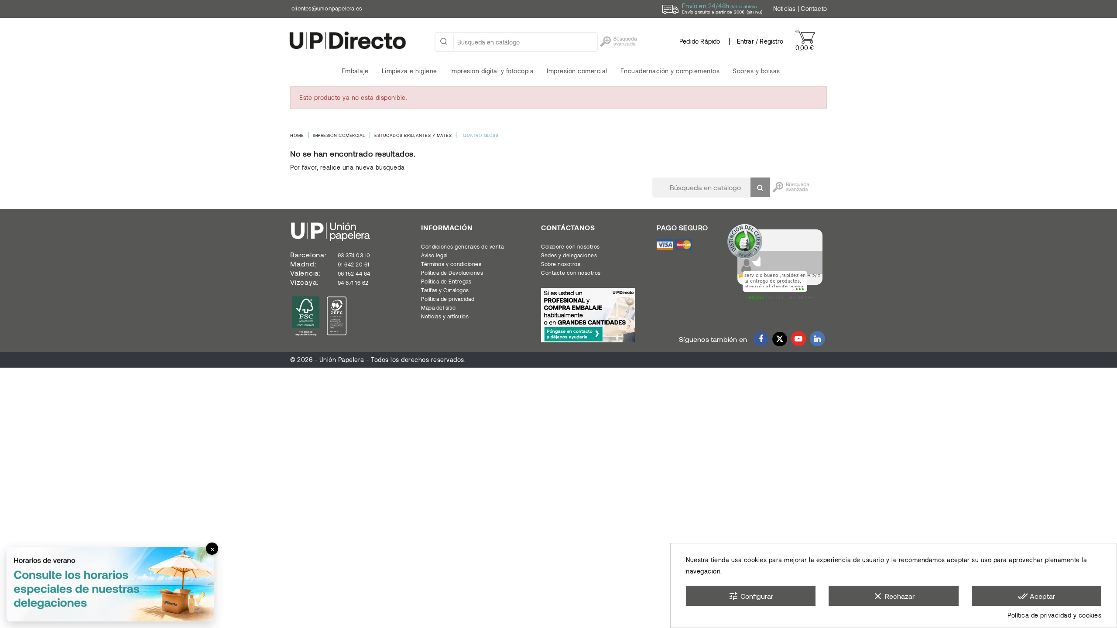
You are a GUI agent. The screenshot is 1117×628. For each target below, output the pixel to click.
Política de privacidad (447, 299)
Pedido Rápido (699, 41)
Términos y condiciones (451, 264)
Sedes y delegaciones (569, 255)
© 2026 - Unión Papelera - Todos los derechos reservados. (378, 359)
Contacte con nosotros (571, 273)
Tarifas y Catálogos (445, 290)
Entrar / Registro (760, 41)
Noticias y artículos (445, 316)
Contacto (814, 8)
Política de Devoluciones (452, 273)
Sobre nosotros (560, 264)
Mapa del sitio (438, 307)
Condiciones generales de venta (462, 246)
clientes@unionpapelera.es (326, 8)
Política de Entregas (446, 281)
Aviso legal (434, 255)
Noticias (784, 8)
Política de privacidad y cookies (1054, 615)
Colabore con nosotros (570, 246)
